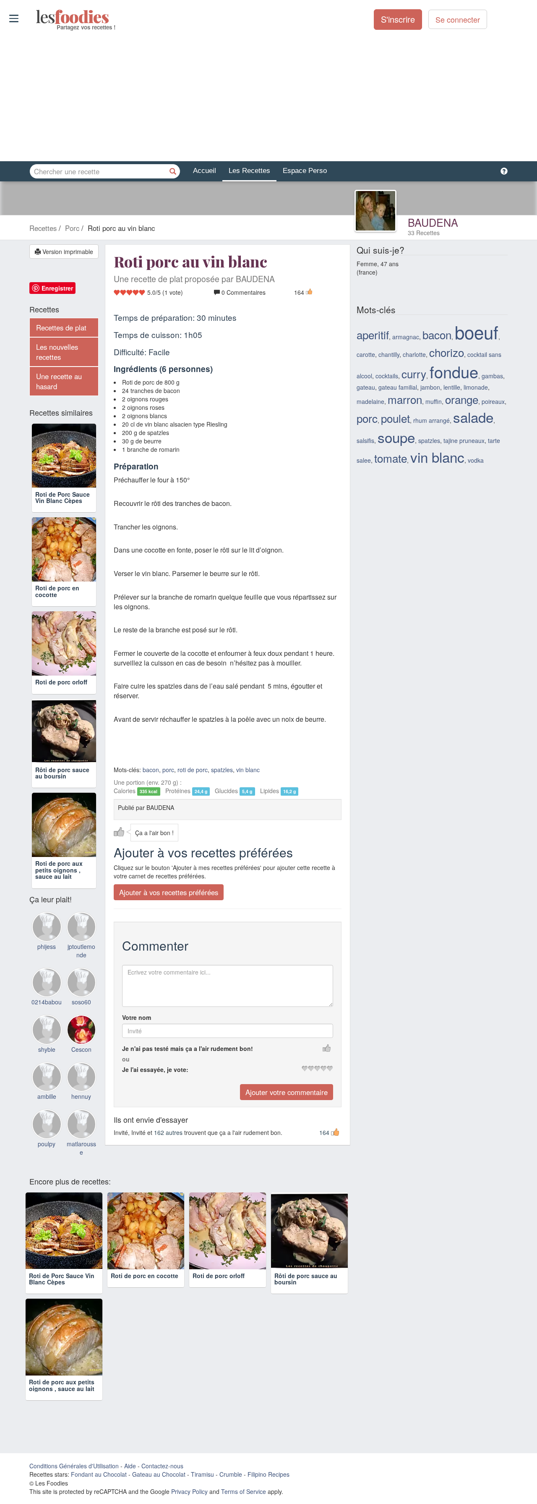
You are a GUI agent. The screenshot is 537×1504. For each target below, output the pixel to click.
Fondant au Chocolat (99, 1474)
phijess (46, 946)
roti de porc (192, 769)
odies (37, 17)
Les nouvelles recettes (57, 352)
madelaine (370, 401)
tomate (390, 458)
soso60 (81, 1002)
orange (461, 399)
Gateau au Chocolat (158, 1474)
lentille (451, 387)
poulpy (46, 1144)
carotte (366, 354)
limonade (476, 387)
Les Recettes (249, 171)
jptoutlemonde (81, 950)
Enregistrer (57, 288)
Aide (130, 1466)
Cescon (81, 1049)
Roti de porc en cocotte (57, 591)
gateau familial (397, 387)
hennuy (81, 1096)
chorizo (446, 352)
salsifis (365, 440)
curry (413, 373)
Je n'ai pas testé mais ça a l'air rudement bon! (187, 1048)
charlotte (414, 354)
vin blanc (248, 769)
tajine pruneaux (464, 440)
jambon (430, 387)
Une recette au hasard (59, 381)
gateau (366, 387)
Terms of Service (243, 1491)
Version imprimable (67, 251)
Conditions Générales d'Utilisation (74, 1466)
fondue (454, 371)
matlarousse (81, 1148)
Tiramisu (202, 1474)
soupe (396, 437)
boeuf (476, 331)
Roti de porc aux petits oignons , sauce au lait (59, 869)
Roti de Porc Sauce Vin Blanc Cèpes (62, 497)
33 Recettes (424, 232)
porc (168, 769)
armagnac (405, 337)
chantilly (388, 354)
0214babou (46, 1002)
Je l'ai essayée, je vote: (155, 1069)
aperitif (373, 334)
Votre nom (136, 1017)
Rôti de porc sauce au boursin (62, 772)
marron (405, 399)
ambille (46, 1096)
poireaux (493, 401)
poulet (395, 418)
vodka (476, 460)
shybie (46, 1049)
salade (473, 417)
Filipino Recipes (268, 1474)
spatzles (222, 769)
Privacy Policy (189, 1491)
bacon (151, 769)
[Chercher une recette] (172, 171)
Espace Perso (305, 171)
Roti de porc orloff (61, 682)
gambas (492, 376)
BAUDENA (433, 222)
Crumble (230, 1474)
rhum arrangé (431, 420)
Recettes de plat (61, 327)
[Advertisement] (268, 96)
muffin (433, 401)
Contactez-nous (162, 1466)
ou (126, 1059)
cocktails (386, 376)
